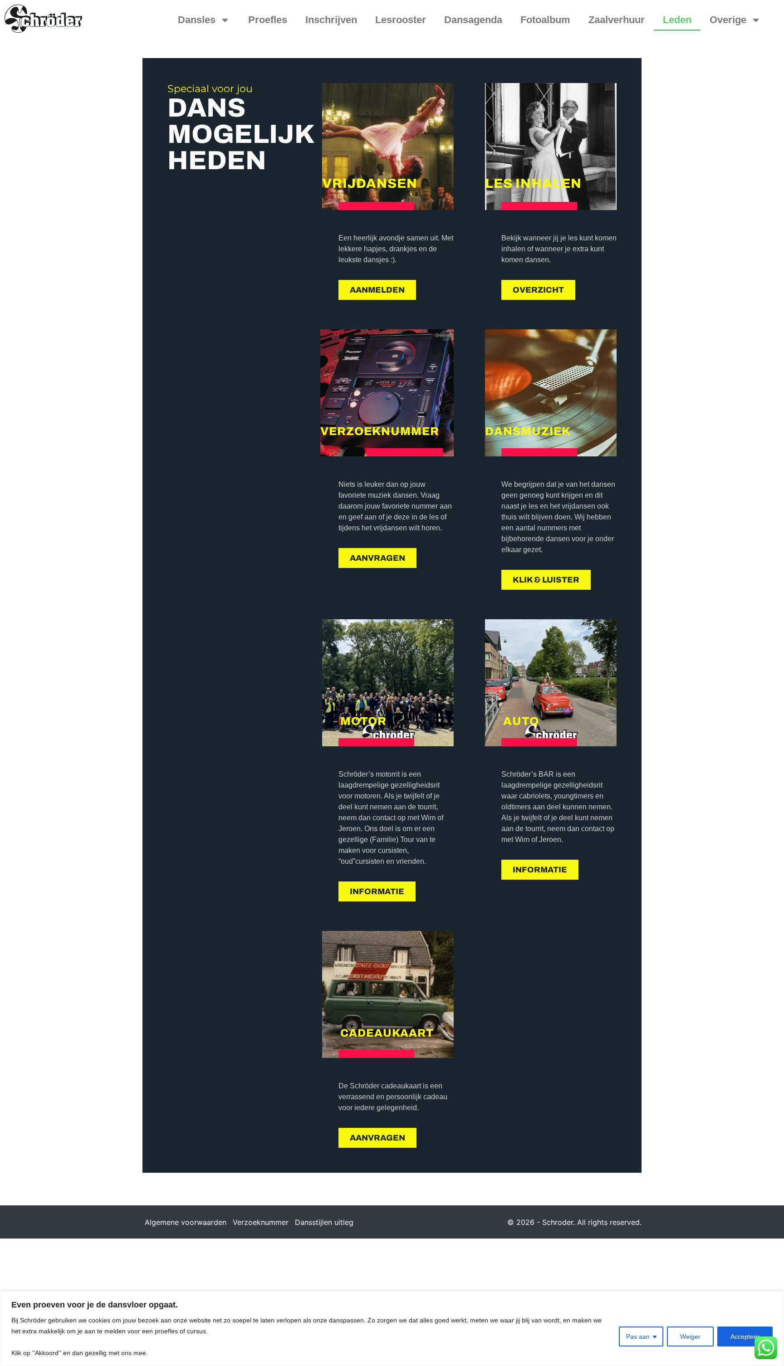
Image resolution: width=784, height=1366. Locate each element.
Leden (677, 19)
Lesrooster (400, 19)
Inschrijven (331, 19)
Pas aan (638, 1336)
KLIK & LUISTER (546, 579)
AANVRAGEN (377, 558)
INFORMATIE (377, 891)
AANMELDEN (377, 289)
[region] (392, 1328)
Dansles (197, 19)
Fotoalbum (545, 19)
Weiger (690, 1336)
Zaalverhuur (616, 19)
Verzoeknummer (261, 1222)
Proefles (267, 19)
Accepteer (745, 1336)
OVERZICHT (538, 289)
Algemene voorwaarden (185, 1222)
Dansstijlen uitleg (324, 1222)
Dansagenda (473, 19)
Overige (728, 19)
